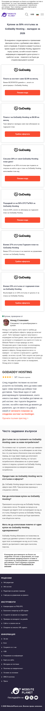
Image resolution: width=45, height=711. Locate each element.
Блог (5, 643)
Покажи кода (22, 93)
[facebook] (27, 698)
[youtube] (36, 698)
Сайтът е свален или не (11, 623)
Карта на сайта (8, 660)
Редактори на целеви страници (14, 591)
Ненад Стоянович (19, 320)
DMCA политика (9, 677)
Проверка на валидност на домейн (15, 619)
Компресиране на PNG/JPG (13, 606)
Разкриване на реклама (15, 9)
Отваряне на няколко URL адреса (15, 627)
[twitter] (31, 698)
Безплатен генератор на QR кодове (15, 611)
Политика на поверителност (13, 668)
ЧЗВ (4, 651)
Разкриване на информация (13, 656)
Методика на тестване (11, 664)
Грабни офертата (22, 134)
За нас (5, 639)
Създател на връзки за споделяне (15, 615)
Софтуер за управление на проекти (15, 595)
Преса (5, 681)
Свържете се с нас (10, 647)
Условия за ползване (10, 673)
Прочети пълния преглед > (15, 418)
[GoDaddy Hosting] (22, 83)
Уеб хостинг (7, 587)
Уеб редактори (8, 582)
